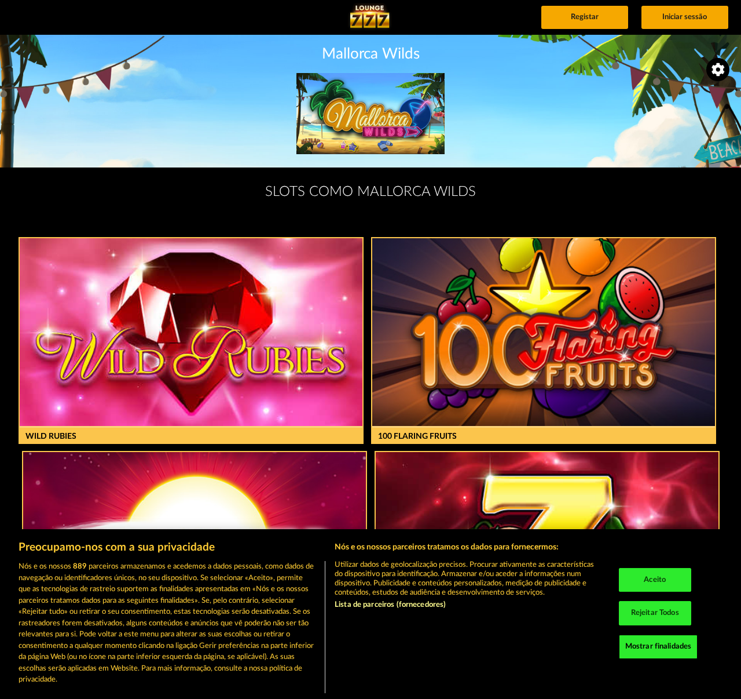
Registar (585, 17)
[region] (370, 614)
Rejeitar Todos (655, 613)
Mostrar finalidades (658, 646)
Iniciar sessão (684, 17)
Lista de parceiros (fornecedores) (390, 605)
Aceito (655, 580)
